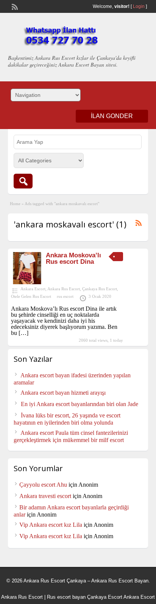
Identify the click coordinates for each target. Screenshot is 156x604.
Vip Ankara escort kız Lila (50, 524)
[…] (23, 333)
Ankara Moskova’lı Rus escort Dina (73, 258)
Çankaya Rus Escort (99, 288)
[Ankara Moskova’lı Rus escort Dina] (27, 282)
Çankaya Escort (104, 597)
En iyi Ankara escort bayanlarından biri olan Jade (79, 404)
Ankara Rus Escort (63, 288)
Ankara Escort (32, 288)
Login (139, 6)
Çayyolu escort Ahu (43, 484)
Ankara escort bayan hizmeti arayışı (63, 392)
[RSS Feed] (14, 6)
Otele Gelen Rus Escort (31, 296)
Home (15, 203)
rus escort (65, 296)
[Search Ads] (23, 181)
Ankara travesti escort (45, 496)
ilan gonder (112, 116)
